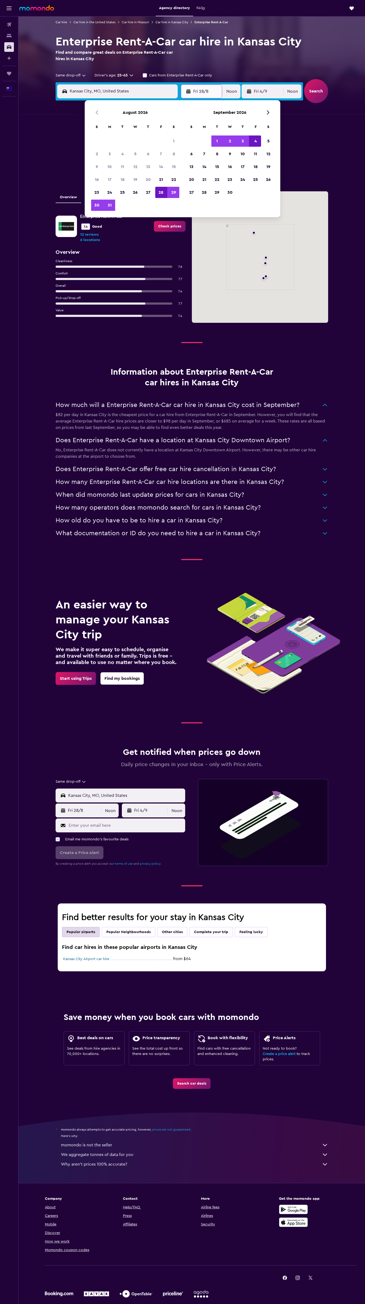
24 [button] (109, 192)
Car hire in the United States (94, 22)
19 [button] (135, 179)
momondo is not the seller (86, 1145)
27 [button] (148, 192)
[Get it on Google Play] (293, 1209)
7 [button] (161, 154)
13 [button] (148, 167)
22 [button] (173, 179)
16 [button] (97, 179)
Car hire (61, 22)
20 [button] (148, 179)
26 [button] (135, 192)
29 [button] (173, 192)
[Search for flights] (9, 24)
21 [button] (161, 179)
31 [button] (110, 205)
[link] (169, 226)
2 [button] (97, 154)
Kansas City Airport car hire (86, 959)
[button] (9, 8)
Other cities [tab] (172, 932)
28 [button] (160, 192)
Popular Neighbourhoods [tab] (128, 932)
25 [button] (122, 192)
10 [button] (109, 167)
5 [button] (135, 154)
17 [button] (109, 179)
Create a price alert (279, 1054)
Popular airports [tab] (81, 932)
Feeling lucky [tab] (251, 932)
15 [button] (174, 167)
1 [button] (173, 141)
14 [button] (161, 167)
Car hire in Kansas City (172, 22)
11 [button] (122, 167)
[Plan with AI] (9, 58)
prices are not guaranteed (171, 1129)
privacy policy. (150, 863)
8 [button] (174, 154)
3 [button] (109, 154)
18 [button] (123, 179)
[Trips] (9, 73)
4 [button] (122, 154)
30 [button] (96, 205)
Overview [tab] (68, 197)
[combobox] (71, 75)
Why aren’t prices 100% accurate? (94, 1164)
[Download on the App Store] (293, 1222)
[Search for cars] (9, 47)
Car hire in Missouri (135, 22)
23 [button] (96, 192)
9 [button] (97, 167)
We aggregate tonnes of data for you (97, 1154)
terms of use (124, 863)
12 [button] (135, 167)
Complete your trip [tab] (211, 932)
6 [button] (148, 154)
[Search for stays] (9, 35)
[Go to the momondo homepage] (36, 8)
